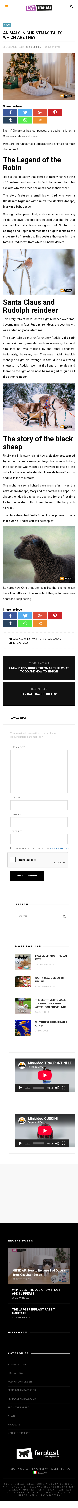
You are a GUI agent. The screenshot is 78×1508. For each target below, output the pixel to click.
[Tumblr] (10, 120)
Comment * (18, 747)
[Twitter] (25, 112)
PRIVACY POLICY (39, 1469)
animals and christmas (23, 639)
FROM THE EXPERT (18, 1407)
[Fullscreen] (64, 1088)
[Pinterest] (55, 112)
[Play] (20, 1088)
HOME (12, 1469)
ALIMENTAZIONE (17, 1364)
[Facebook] (10, 112)
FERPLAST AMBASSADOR (22, 1390)
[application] (42, 1075)
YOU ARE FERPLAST (19, 1433)
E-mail (16, 814)
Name (16, 797)
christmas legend (50, 639)
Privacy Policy (58, 848)
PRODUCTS (14, 1424)
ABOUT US (23, 1469)
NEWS (7, 25)
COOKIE (54, 1469)
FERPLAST (66, 1469)
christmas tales (19, 643)
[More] (40, 120)
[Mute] (57, 1088)
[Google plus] (40, 112)
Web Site (17, 831)
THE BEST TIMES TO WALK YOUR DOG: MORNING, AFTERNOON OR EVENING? (50, 1003)
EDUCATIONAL (16, 1373)
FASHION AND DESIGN (20, 1381)
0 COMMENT (35, 47)
